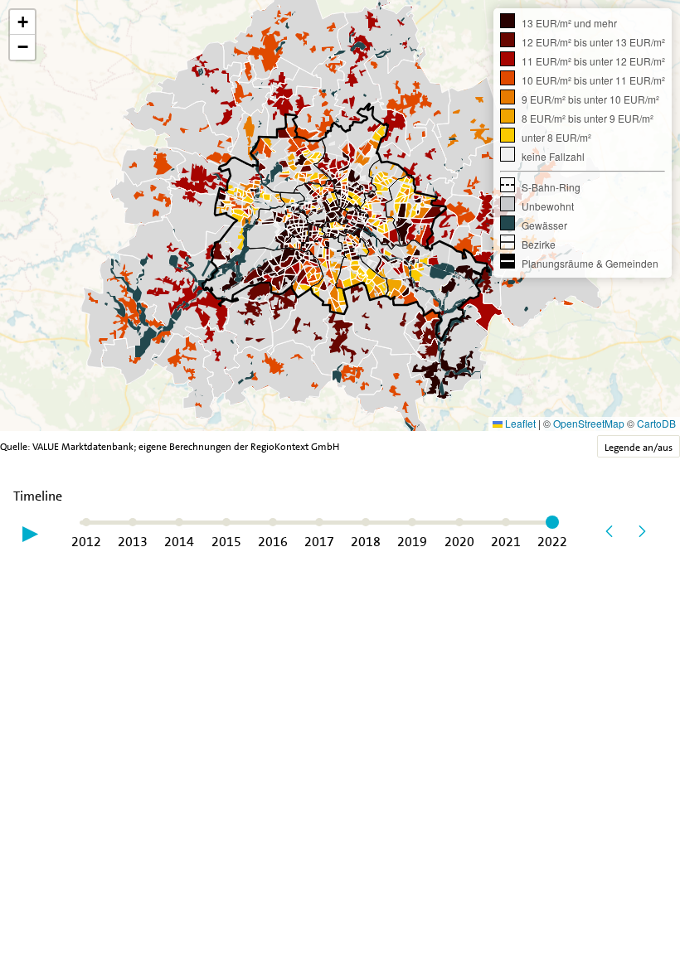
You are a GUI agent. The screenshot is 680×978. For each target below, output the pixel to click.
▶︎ (30, 532)
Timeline (37, 496)
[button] (22, 22)
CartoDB (656, 423)
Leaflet (519, 423)
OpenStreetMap (588, 423)
